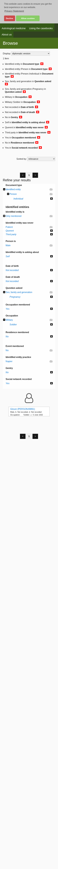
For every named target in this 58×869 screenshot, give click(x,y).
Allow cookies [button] (28, 18)
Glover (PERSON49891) (22, 409)
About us (7, 34)
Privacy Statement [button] (14, 11)
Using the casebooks (41, 28)
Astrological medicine (14, 28)
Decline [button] (9, 18)
